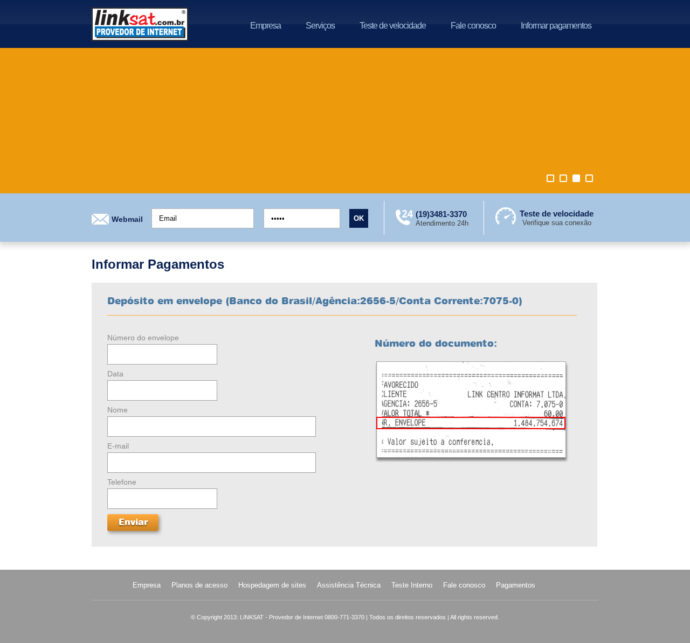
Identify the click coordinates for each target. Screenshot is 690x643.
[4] (589, 178)
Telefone (121, 482)
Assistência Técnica (349, 585)
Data (115, 374)
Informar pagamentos (556, 25)
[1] (550, 178)
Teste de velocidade (393, 25)
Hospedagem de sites (272, 585)
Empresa (265, 25)
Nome (117, 410)
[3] (576, 178)
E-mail (118, 446)
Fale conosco (473, 25)
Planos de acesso (199, 585)
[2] (563, 178)
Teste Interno (411, 585)
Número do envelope (143, 337)
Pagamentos (515, 585)
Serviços (320, 25)
